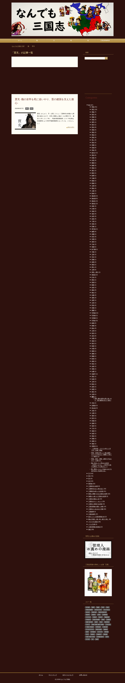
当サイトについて (67, 675)
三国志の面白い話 (93, 499)
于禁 (93, 221)
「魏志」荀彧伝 (89, 627)
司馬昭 (94, 318)
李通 (93, 239)
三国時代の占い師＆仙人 (95, 488)
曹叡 (93, 112)
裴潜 (93, 241)
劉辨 (96, 622)
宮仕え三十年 (98, 609)
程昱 (93, 160)
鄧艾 (93, 391)
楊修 (93, 183)
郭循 (93, 420)
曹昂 (93, 122)
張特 (93, 415)
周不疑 (94, 229)
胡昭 (93, 441)
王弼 (93, 330)
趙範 (93, 361)
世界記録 (98, 627)
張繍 (93, 247)
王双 (93, 302)
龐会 (93, 292)
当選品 (94, 617)
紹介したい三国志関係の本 (96, 516)
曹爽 (93, 145)
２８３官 (108, 624)
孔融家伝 (99, 634)
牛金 (93, 244)
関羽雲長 (107, 622)
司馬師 (94, 315)
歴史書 (105, 634)
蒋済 (93, 343)
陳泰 (93, 285)
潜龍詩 (92, 634)
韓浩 (93, 333)
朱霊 (93, 236)
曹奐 (93, 119)
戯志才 (94, 152)
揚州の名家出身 (102, 612)
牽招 (93, 264)
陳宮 (93, 173)
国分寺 (87, 612)
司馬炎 (94, 320)
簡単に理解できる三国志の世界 (97, 494)
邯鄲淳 (94, 446)
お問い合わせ (83, 675)
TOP (19, 46)
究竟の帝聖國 (96, 619)
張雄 (93, 431)
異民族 (90, 483)
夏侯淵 (94, 198)
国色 (101, 622)
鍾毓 (93, 325)
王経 (93, 254)
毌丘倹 (94, 408)
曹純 (93, 135)
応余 (93, 277)
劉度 (93, 358)
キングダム (106, 609)
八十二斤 (100, 632)
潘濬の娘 (94, 612)
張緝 (93, 341)
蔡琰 (93, 280)
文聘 (93, 269)
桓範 (93, 346)
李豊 (93, 338)
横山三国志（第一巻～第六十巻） (98, 519)
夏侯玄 (94, 203)
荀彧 (93, 147)
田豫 (93, 226)
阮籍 (93, 379)
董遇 (93, 351)
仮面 (97, 639)
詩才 (107, 636)
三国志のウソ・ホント (95, 501)
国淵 (93, 282)
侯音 (93, 287)
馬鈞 (93, 436)
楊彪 (93, 180)
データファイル (89, 629)
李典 (93, 224)
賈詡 (93, 155)
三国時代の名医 (93, 486)
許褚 (93, 208)
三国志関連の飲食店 (94, 527)
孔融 (93, 178)
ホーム (20, 40)
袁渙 (93, 336)
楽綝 (93, 423)
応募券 (108, 619)
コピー (87, 624)
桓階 (93, 262)
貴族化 (93, 614)
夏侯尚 (94, 201)
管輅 (93, 369)
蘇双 (87, 632)
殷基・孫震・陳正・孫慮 (97, 624)
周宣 (93, 376)
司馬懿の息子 (100, 636)
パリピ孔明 (91, 524)
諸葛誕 (94, 405)
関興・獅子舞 (89, 622)
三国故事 (91, 511)
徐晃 (93, 216)
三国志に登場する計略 (95, 504)
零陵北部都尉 (89, 609)
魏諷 (93, 356)
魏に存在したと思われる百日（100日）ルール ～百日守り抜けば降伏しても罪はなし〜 (101, 464)
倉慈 (93, 386)
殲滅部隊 (107, 617)
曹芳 (93, 114)
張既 (93, 297)
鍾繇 (93, 323)
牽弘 (93, 267)
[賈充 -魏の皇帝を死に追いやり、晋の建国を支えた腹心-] (25, 128)
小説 (103, 607)
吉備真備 (105, 614)
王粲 (93, 191)
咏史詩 (100, 617)
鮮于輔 (94, 249)
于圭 (93, 428)
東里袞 (94, 275)
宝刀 (87, 634)
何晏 (93, 348)
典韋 (93, 206)
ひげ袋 (87, 607)
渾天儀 (106, 632)
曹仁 (93, 140)
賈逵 (93, 168)
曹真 (93, 137)
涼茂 (93, 394)
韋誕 (93, 443)
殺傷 (98, 607)
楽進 (93, 219)
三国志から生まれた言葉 (95, 509)
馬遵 (93, 308)
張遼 (93, 211)
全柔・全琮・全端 (90, 636)
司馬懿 (94, 313)
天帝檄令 (93, 632)
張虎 (93, 426)
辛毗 (93, 252)
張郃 (93, 213)
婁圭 (93, 170)
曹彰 (93, 132)
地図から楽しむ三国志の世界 (97, 496)
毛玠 (93, 257)
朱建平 (94, 374)
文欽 (93, 410)
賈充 (27, 108)
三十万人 (88, 617)
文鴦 (93, 413)
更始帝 (87, 614)
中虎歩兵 (88, 619)
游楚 (93, 300)
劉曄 (93, 175)
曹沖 (93, 124)
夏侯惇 (94, 196)
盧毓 (93, 353)
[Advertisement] (44, 81)
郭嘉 (93, 158)
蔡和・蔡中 (95, 272)
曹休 (93, 142)
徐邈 (93, 295)
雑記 (89, 529)
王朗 (93, 185)
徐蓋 (93, 433)
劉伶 (93, 384)
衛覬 (93, 389)
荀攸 (93, 150)
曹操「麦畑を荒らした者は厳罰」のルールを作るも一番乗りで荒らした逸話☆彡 (101, 454)
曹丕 (93, 109)
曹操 (93, 107)
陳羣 (93, 165)
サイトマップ (53, 675)
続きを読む (71, 127)
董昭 (93, 163)
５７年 (87, 639)
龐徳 (93, 290)
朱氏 (108, 607)
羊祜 (93, 403)
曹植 (93, 130)
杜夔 (93, 371)
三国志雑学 (91, 514)
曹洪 (93, 127)
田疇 (93, 259)
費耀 (93, 310)
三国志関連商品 (105, 40)
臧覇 (93, 231)
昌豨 (93, 234)
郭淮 (93, 305)
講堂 (93, 607)
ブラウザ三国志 (93, 522)
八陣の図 (105, 627)
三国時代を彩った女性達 (95, 491)
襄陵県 (105, 629)
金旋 (93, 366)
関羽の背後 (98, 629)
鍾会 (93, 328)
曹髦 (93, 117)
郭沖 (93, 418)
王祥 (93, 381)
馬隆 (93, 438)
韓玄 (93, 364)
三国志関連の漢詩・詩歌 (95, 506)
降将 (103, 619)
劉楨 (93, 193)
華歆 (93, 188)
